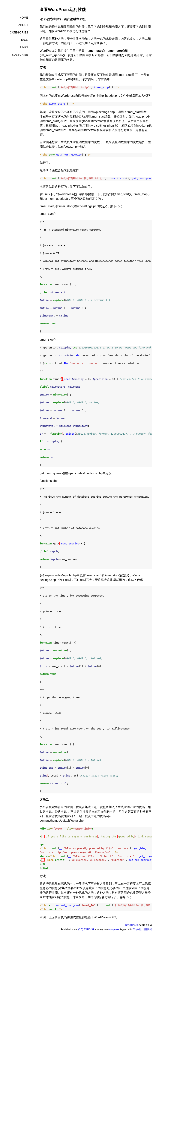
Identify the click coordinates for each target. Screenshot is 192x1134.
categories (19, 32)
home (24, 17)
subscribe (20, 54)
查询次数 (137, 929)
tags (24, 39)
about (23, 25)
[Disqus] (96, 984)
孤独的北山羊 (132, 925)
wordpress (113, 929)
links (24, 47)
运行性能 (147, 929)
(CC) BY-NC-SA (86, 929)
